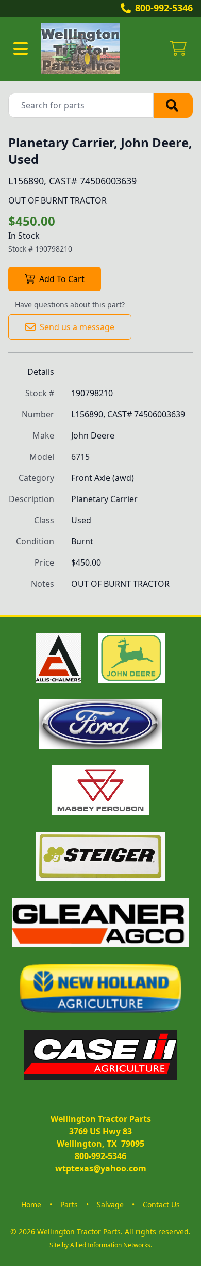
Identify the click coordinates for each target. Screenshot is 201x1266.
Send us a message (77, 327)
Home (31, 1204)
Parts (69, 1204)
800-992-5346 (164, 8)
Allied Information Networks (110, 1245)
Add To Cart (62, 279)
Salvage (110, 1204)
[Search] (173, 105)
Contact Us (161, 1204)
